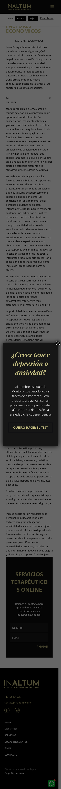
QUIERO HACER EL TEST (30, 427)
